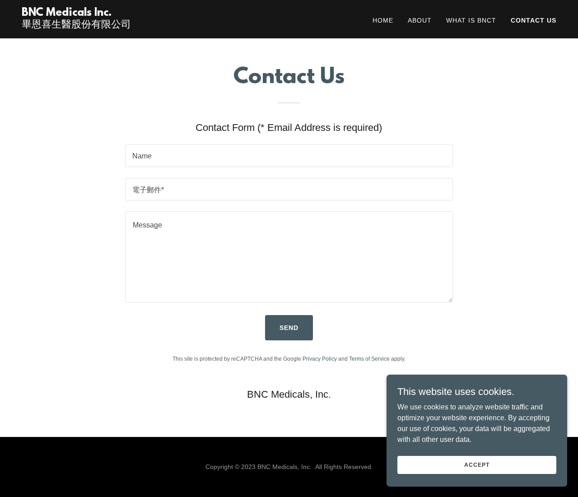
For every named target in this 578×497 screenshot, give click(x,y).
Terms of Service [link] (369, 359)
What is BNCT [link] (471, 20)
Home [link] (383, 20)
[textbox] (288, 155)
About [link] (420, 20)
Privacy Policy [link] (320, 359)
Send (289, 327)
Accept (476, 464)
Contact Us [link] (533, 20)
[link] (76, 25)
